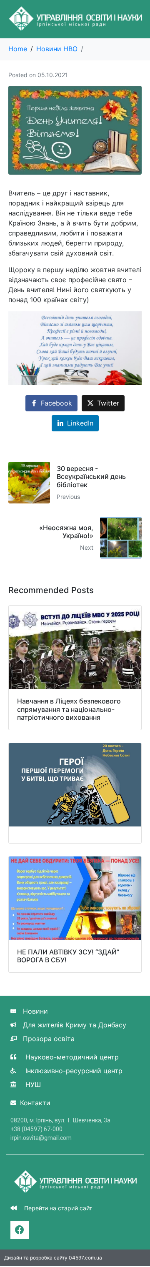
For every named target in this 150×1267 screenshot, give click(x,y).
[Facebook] (19, 1230)
